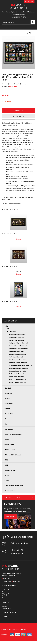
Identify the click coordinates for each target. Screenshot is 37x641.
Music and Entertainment (13, 455)
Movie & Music (10, 450)
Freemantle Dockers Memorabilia (18, 348)
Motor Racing (9, 444)
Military (7, 439)
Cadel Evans (9, 403)
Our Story (5, 606)
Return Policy (6, 596)
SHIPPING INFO (18, 116)
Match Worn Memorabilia (13, 434)
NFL (6, 460)
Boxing (7, 398)
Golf (6, 424)
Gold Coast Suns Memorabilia (17, 354)
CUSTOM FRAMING (12, 498)
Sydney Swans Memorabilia (16, 376)
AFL (6, 326)
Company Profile (6, 608)
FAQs (3, 592)
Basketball (8, 393)
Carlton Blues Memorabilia (16, 340)
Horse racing (9, 429)
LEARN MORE (10, 516)
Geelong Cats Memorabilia (16, 351)
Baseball (8, 388)
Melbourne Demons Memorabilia (18, 362)
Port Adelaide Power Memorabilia (18, 368)
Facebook (5, 616)
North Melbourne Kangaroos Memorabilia (20, 365)
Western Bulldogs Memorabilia (17, 382)
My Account (5, 590)
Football (7, 419)
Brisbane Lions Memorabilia (16, 337)
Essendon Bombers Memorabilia (18, 346)
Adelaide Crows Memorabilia (17, 334)
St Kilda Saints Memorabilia (16, 374)
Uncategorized (9, 491)
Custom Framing (10, 414)
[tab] (18, 110)
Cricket (7, 408)
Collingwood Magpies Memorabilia (18, 343)
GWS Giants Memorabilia (16, 357)
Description (18, 110)
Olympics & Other (10, 470)
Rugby (7, 475)
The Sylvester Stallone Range (14, 485)
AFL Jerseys (10, 329)
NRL (6, 465)
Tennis (7, 480)
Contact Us (5, 598)
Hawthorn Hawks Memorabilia (17, 359)
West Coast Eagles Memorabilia (18, 379)
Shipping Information (8, 594)
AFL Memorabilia (11, 331)
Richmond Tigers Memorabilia (17, 371)
